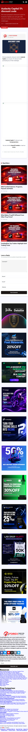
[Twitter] (5, 652)
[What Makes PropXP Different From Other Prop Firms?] (14, 203)
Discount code (12, 151)
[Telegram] (18, 652)
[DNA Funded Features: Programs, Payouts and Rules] (14, 175)
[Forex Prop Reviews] (7, 1)
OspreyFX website (15, 145)
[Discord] (15, 652)
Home (2, 23)
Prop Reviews (13, 35)
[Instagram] (12, 652)
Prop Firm (17, 151)
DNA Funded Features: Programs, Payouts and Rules (12, 187)
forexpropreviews (14, 142)
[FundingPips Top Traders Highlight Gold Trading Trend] (14, 232)
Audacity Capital (10, 140)
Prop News (4, 27)
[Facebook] (1, 652)
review (13, 147)
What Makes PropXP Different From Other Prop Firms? (12, 216)
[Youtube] (8, 652)
